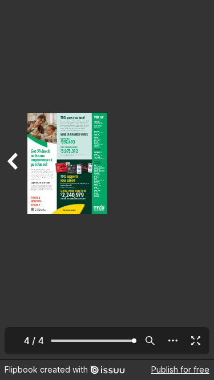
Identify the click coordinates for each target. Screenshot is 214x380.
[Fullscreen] (195, 340)
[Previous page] (13, 179)
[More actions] (172, 340)
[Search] (150, 340)
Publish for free (180, 369)
